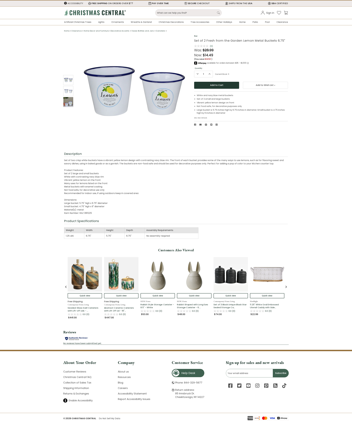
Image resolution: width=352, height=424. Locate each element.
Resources (124, 377)
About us (123, 371)
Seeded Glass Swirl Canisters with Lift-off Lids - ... (85, 309)
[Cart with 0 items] (286, 12)
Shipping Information (76, 388)
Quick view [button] (85, 295)
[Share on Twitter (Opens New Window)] (211, 125)
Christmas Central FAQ (77, 377)
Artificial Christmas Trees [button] (77, 22)
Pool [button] (267, 22)
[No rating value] (202, 46)
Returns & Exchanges (76, 393)
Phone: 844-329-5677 (188, 382)
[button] (73, 3)
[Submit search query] (218, 12)
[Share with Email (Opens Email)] (200, 125)
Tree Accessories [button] (200, 22)
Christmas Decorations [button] (171, 22)
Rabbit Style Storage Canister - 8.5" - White (157, 306)
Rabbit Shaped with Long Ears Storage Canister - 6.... (194, 306)
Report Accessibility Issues (134, 399)
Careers (123, 388)
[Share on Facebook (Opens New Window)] (195, 125)
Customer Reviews (74, 371)
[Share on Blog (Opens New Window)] (275, 385)
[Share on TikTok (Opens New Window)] (284, 385)
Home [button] (242, 22)
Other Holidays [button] (224, 22)
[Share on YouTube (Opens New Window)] (248, 385)
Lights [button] (101, 22)
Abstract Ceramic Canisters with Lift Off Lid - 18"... (121, 309)
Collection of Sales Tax (77, 382)
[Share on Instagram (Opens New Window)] (257, 385)
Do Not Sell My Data (109, 418)
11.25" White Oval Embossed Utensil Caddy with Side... (267, 306)
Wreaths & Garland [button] (141, 22)
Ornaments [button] (117, 22)
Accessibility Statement (132, 393)
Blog (120, 382)
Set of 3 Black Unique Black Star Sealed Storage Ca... (231, 306)
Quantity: (199, 68)
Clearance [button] (282, 22)
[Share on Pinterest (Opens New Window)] (217, 125)
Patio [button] (255, 22)
